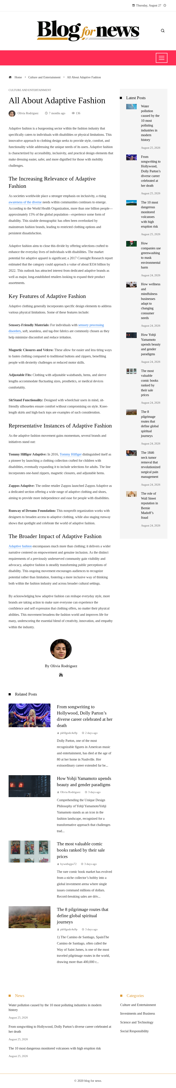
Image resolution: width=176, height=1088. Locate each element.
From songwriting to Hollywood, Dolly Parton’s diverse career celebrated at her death (151, 171)
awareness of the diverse (25, 202)
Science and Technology (136, 1022)
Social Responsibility (134, 1031)
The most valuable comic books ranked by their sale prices (81, 850)
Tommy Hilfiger (71, 454)
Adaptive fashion (20, 546)
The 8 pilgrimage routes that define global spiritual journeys (82, 915)
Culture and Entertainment (30, 90)
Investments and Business (137, 1013)
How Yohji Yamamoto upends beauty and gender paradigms (151, 344)
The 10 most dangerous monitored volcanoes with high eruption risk (55, 1048)
